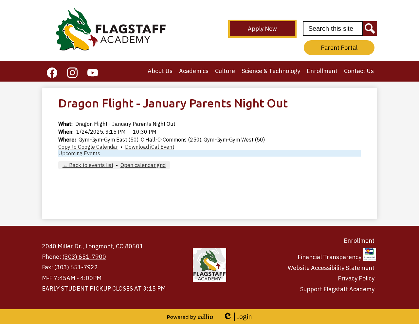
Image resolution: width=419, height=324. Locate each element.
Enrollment (359, 240)
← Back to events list (88, 165)
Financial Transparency (329, 257)
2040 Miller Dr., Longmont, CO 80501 (92, 246)
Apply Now (262, 28)
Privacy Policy (356, 278)
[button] (160, 71)
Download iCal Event (149, 146)
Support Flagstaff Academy (337, 289)
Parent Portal (339, 47)
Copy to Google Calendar (88, 146)
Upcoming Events (79, 153)
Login (237, 317)
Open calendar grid (143, 165)
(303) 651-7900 (84, 256)
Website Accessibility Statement (331, 268)
